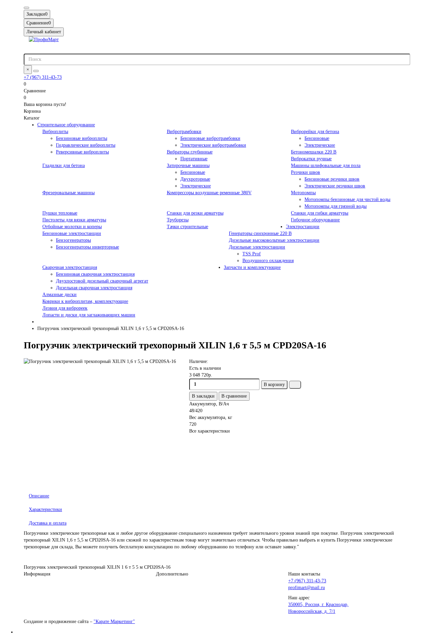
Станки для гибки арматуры (319, 213)
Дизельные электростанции (257, 247)
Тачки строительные (187, 226)
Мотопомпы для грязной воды (335, 206)
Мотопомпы (303, 192)
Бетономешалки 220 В (313, 151)
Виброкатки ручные (311, 158)
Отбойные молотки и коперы (72, 226)
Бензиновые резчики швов (331, 179)
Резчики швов (305, 172)
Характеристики (45, 509)
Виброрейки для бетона (315, 131)
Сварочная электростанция (69, 267)
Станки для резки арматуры (195, 213)
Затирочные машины (188, 165)
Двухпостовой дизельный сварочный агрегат (102, 281)
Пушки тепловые (59, 213)
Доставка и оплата (47, 523)
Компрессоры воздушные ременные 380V (209, 192)
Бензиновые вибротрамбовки (210, 138)
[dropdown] (26, 8)
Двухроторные (195, 179)
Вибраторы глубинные (190, 151)
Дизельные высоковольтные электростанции (274, 240)
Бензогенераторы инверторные (87, 247)
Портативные (194, 158)
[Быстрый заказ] (295, 385)
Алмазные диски (59, 294)
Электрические (319, 145)
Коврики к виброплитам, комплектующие (85, 301)
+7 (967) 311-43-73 (43, 77)
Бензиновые (316, 138)
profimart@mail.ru (306, 587)
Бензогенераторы (73, 240)
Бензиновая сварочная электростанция (95, 274)
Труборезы (178, 219)
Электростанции (302, 226)
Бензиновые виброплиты (81, 138)
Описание (39, 495)
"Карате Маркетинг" (114, 621)
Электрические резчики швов (334, 185)
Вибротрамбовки (184, 131)
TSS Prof (251, 253)
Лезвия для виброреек (64, 308)
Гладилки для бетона (63, 165)
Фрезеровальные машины (68, 192)
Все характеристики (209, 431)
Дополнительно (172, 574)
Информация (37, 574)
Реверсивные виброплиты (82, 151)
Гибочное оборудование (315, 219)
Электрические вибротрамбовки (213, 145)
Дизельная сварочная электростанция (94, 287)
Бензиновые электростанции (71, 233)
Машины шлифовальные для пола (325, 165)
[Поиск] (36, 71)
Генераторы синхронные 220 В (260, 233)
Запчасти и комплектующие (252, 267)
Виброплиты (55, 131)
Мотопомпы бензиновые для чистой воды (347, 199)
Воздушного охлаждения (268, 260)
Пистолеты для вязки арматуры (74, 219)
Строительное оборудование (66, 124)
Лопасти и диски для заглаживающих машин (88, 314)
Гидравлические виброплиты (85, 145)
